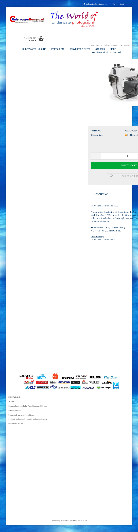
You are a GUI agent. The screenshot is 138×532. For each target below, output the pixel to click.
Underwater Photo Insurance (96, 4)
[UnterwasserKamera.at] (26, 19)
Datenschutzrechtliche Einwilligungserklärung (27, 406)
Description (101, 194)
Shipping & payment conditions (21, 415)
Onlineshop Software (59, 520)
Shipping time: (97, 135)
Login (122, 4)
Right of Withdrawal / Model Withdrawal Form (27, 419)
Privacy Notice (14, 411)
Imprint (11, 402)
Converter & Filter (80, 49)
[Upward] (129, 528)
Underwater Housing (34, 49)
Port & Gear (57, 49)
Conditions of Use (15, 424)
